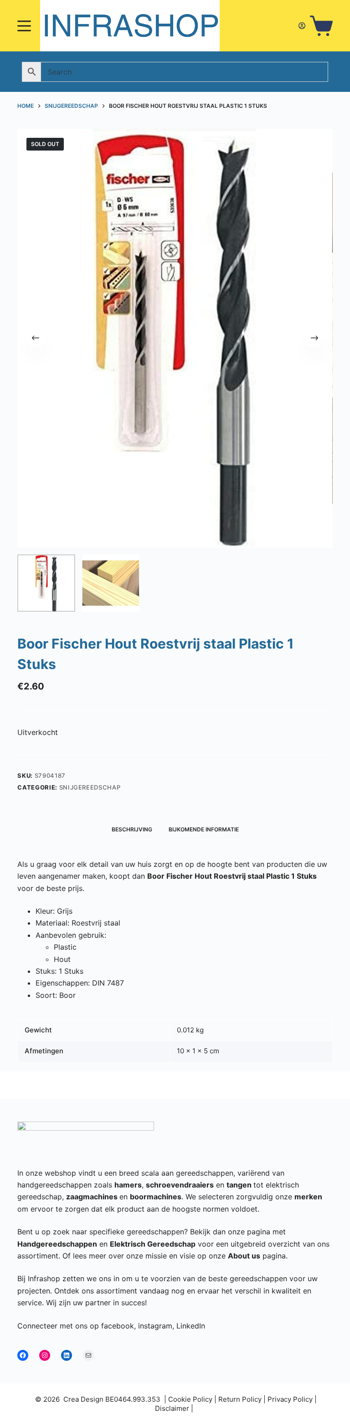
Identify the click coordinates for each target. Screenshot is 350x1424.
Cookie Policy (190, 1399)
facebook (117, 1325)
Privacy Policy (290, 1399)
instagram (155, 1325)
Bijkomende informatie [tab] (204, 829)
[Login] (302, 25)
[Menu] (24, 26)
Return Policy (240, 1399)
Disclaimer (172, 1408)
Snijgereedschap (90, 787)
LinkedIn (190, 1325)
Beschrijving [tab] (132, 829)
